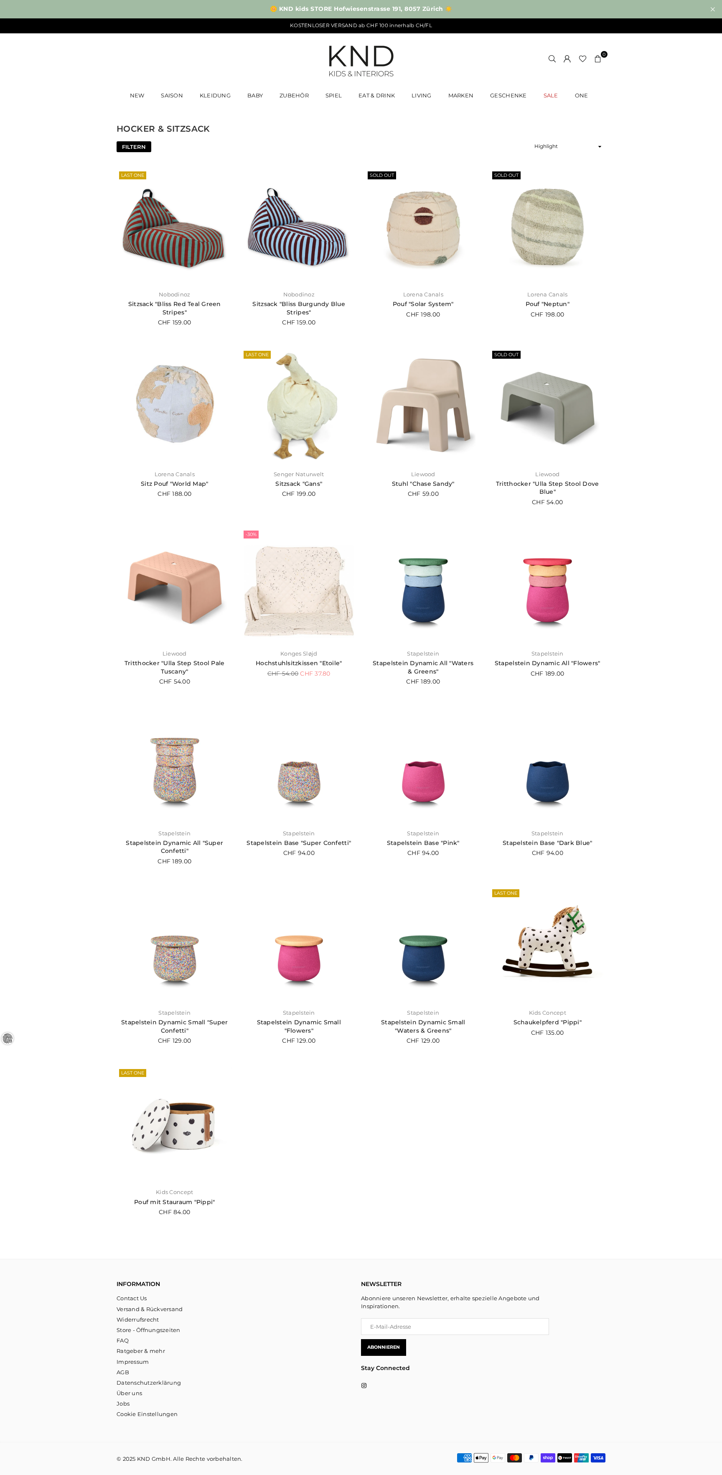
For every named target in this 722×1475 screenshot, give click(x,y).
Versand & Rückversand (150, 1309)
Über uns (129, 1393)
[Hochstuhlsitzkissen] (299, 586)
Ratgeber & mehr (141, 1350)
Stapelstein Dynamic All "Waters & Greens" (423, 667)
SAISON (172, 95)
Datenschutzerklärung (149, 1382)
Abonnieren (383, 1347)
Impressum (133, 1361)
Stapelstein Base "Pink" (423, 843)
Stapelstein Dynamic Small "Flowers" (299, 1026)
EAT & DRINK (376, 95)
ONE (581, 95)
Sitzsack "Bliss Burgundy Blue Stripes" (298, 308)
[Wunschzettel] (582, 58)
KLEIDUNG (215, 95)
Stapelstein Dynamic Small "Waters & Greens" (423, 1026)
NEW (137, 95)
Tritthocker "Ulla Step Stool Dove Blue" (547, 488)
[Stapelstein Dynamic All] (423, 586)
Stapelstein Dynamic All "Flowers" (547, 663)
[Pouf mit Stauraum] (174, 1124)
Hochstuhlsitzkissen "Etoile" (299, 663)
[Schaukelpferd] (547, 945)
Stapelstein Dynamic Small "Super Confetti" (174, 1026)
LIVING (422, 95)
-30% (251, 534)
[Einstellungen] (567, 58)
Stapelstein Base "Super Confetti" (299, 843)
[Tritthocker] (547, 406)
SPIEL (333, 95)
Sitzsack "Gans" (298, 483)
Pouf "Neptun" (547, 304)
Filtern (134, 146)
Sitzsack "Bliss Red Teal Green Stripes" (174, 308)
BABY (255, 95)
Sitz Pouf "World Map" (174, 483)
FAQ (123, 1340)
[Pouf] (423, 227)
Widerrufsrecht (138, 1319)
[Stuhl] (423, 406)
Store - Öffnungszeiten (148, 1330)
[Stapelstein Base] (299, 765)
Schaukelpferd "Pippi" (548, 1022)
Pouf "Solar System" (423, 304)
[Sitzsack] (174, 227)
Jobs (123, 1403)
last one (132, 175)
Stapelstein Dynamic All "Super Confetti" (174, 847)
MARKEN (461, 95)
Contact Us (132, 1298)
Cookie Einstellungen (147, 1414)
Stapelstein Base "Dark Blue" (547, 843)
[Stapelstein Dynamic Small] (174, 945)
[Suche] (552, 58)
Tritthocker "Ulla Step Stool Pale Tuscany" (175, 667)
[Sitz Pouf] (174, 406)
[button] (597, 58)
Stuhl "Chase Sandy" (423, 483)
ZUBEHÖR (294, 95)
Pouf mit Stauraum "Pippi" (174, 1202)
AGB (123, 1372)
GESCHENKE (508, 95)
